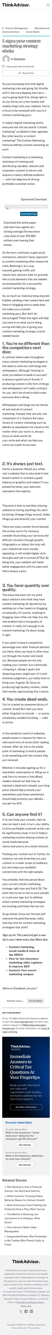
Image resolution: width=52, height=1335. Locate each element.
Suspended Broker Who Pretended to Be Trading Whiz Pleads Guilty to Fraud (25, 1240)
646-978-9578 (10, 1295)
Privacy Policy (34, 1328)
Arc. (25, 1325)
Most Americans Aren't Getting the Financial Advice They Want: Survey (25, 1207)
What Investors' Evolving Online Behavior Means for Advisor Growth (24, 1198)
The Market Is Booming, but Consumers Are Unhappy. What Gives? (22, 1218)
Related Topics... (15, 1001)
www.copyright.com (23, 1022)
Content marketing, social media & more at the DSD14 (24, 950)
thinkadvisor (19, 59)
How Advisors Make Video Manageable (20, 1229)
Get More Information (26, 1107)
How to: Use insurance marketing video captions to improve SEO (25, 962)
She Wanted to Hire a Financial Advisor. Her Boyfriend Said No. (23, 1188)
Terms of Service (19, 1328)
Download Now (29, 214)
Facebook (19, 988)
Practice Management (17, 28)
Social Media (32, 32)
